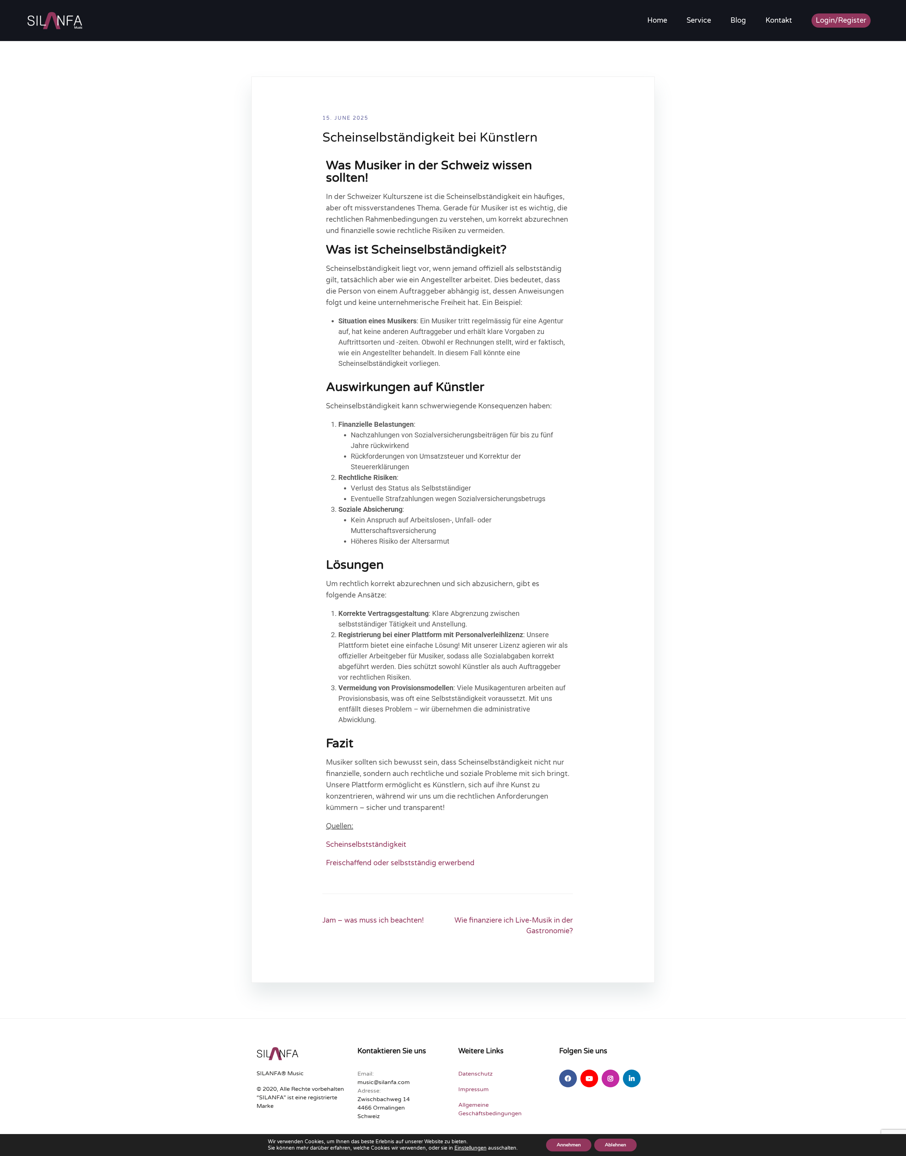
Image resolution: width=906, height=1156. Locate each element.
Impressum (473, 1089)
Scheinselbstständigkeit (366, 844)
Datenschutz (475, 1073)
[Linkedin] (632, 1078)
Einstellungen (470, 1148)
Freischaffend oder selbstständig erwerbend (400, 863)
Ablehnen (615, 1144)
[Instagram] (610, 1078)
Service (699, 20)
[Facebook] (568, 1078)
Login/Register (841, 20)
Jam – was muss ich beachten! (373, 920)
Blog (738, 20)
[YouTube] (589, 1078)
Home (657, 20)
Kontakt (778, 20)
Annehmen (569, 1144)
